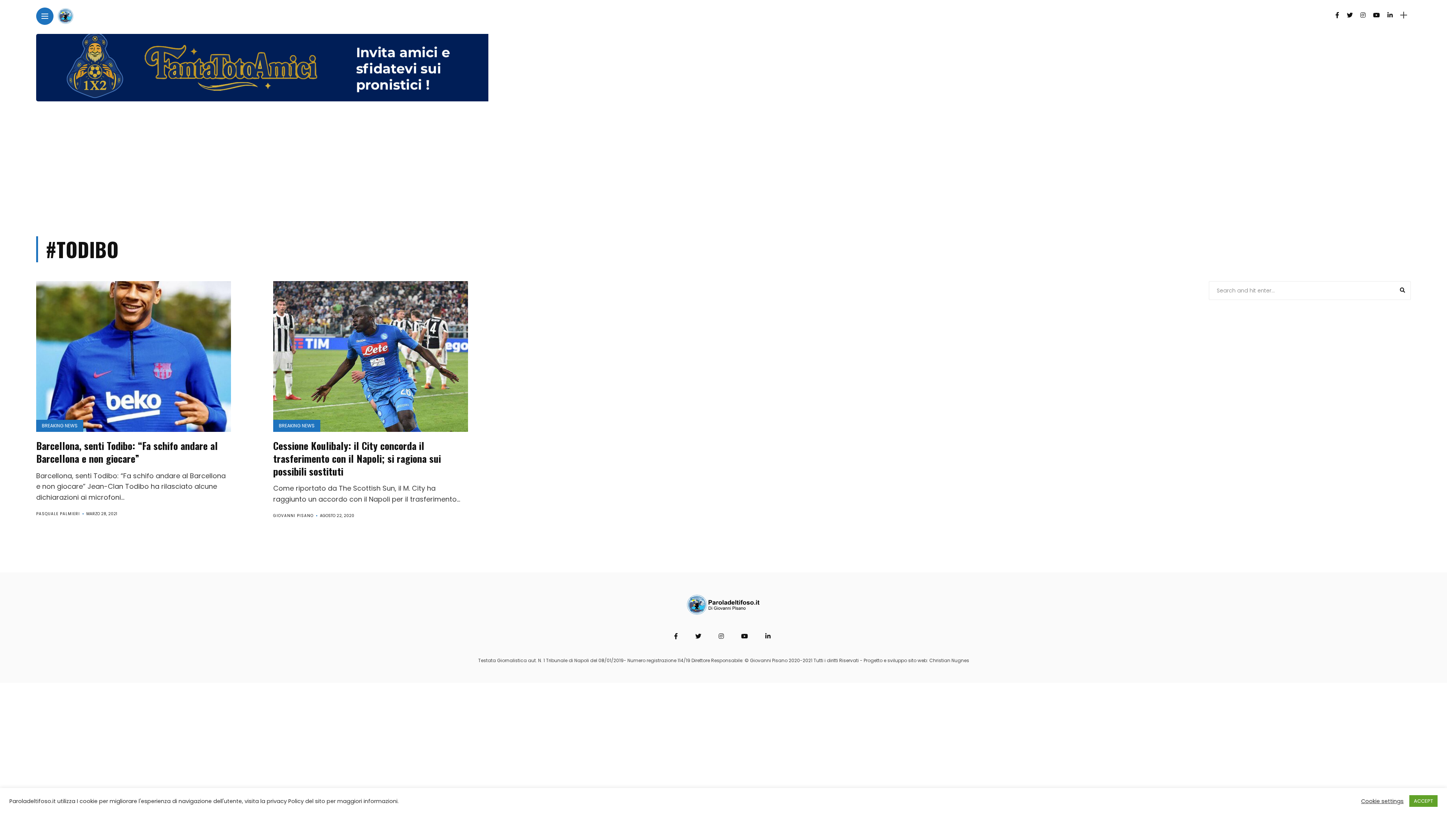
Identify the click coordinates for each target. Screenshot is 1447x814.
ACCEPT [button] (1423, 801)
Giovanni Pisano (293, 516)
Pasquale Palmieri (58, 514)
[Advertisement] (723, 165)
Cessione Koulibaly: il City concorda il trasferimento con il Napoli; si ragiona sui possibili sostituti (357, 458)
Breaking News (60, 425)
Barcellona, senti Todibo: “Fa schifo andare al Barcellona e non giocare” (127, 452)
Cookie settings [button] (1382, 801)
